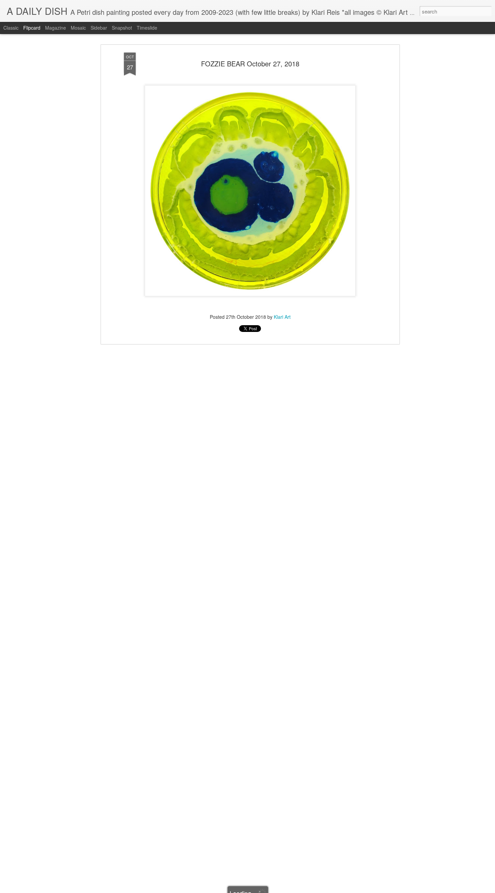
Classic (11, 27)
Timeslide (147, 27)
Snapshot (122, 27)
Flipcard (31, 27)
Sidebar (99, 27)
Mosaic (78, 27)
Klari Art (282, 316)
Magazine (55, 27)
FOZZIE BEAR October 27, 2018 (250, 63)
